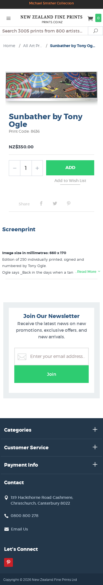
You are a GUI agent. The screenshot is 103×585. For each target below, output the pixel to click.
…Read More (86, 271)
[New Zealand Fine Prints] (52, 17)
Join (51, 374)
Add (70, 167)
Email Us (19, 529)
